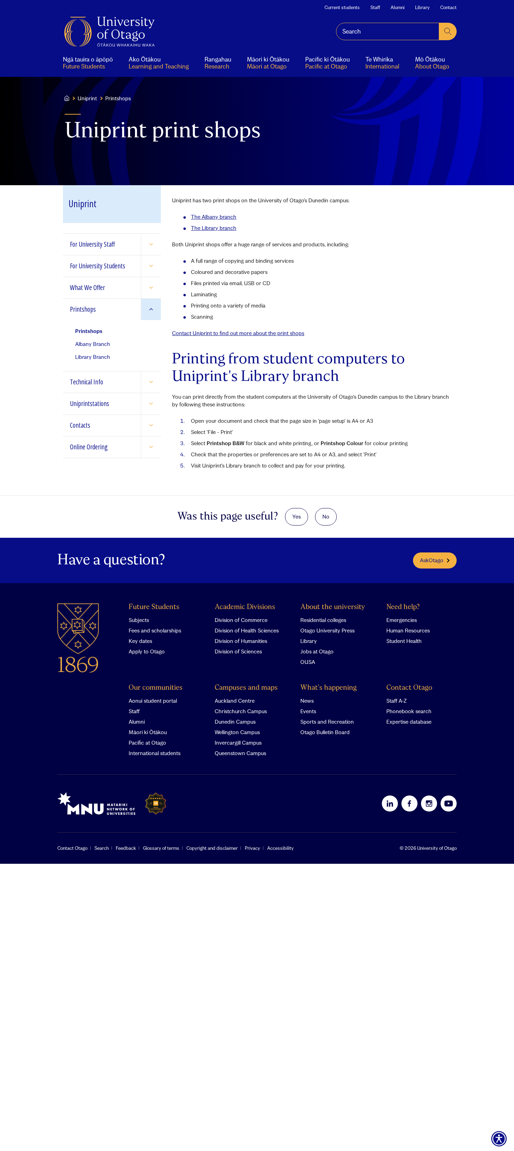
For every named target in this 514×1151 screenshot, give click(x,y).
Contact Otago (409, 688)
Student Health (404, 641)
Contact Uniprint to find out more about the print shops (238, 333)
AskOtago (431, 560)
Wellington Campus (237, 732)
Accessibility (280, 848)
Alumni (398, 7)
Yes (296, 516)
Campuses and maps (246, 688)
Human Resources (408, 630)
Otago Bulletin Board (325, 732)
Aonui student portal (153, 700)
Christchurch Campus (241, 711)
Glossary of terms (161, 848)
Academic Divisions (245, 607)
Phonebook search (408, 711)
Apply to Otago (147, 651)
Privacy (252, 848)
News (307, 700)
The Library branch (213, 228)
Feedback (126, 848)
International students (154, 753)
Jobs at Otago (317, 651)
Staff (375, 7)
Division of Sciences (238, 651)
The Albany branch (213, 216)
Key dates (140, 641)
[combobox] (387, 31)
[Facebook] (409, 803)
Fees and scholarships (155, 630)
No (325, 516)
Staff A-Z (396, 700)
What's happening (328, 688)
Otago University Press (327, 630)
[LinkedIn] (390, 803)
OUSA (307, 662)
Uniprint (87, 98)
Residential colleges (323, 620)
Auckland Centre (235, 700)
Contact (448, 7)
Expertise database (408, 721)
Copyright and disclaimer (212, 848)
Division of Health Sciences (247, 630)
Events (308, 711)
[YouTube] (449, 803)
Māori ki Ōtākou (148, 732)
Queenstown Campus (240, 753)
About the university (332, 607)
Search (101, 848)
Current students (342, 7)
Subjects (139, 620)
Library (422, 7)
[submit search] (448, 31)
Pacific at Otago (147, 742)
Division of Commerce (241, 620)
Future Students (154, 607)
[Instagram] (429, 803)
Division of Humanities (241, 641)
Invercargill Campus (238, 742)
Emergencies (401, 620)
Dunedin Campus (235, 721)
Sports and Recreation (327, 721)
